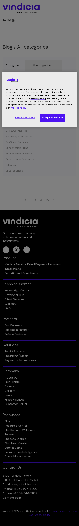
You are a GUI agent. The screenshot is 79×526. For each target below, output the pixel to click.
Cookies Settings (25, 117)
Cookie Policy (18, 108)
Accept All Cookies (52, 117)
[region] (39, 99)
